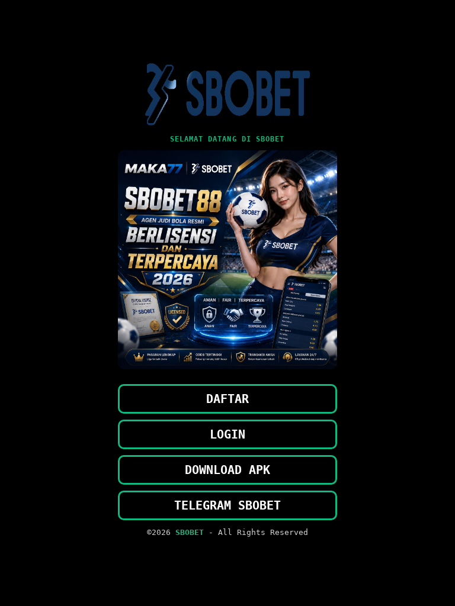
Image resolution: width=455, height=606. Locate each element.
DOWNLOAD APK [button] (227, 470)
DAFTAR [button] (227, 399)
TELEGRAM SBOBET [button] (227, 505)
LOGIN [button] (227, 434)
